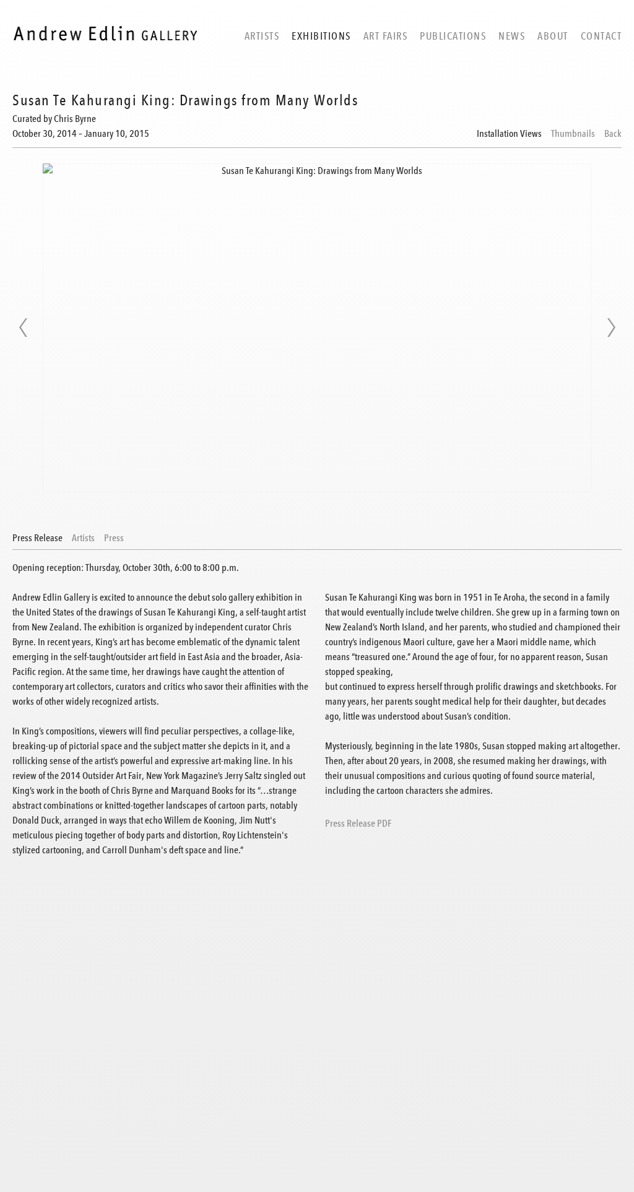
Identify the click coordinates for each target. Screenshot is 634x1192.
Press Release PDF (358, 823)
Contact (601, 36)
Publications (453, 36)
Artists (262, 36)
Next (611, 327)
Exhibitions (321, 36)
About (552, 36)
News (511, 36)
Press (114, 538)
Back (613, 133)
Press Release (37, 538)
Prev (23, 327)
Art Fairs (385, 36)
